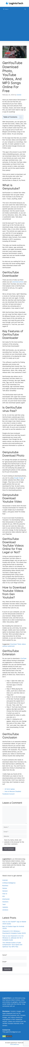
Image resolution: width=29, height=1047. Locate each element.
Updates (5, 907)
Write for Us (6, 986)
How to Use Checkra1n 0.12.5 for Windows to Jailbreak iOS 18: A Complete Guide (13, 938)
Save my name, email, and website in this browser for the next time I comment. (14, 842)
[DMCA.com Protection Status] (7, 1037)
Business (5, 885)
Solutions (5, 902)
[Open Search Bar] (25, 9)
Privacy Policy (6, 984)
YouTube (23, 658)
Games (4, 888)
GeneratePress (14, 1044)
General (4, 891)
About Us (5, 978)
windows (5, 910)
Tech (4, 904)
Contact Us (6, 981)
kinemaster (6, 899)
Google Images (19, 478)
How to (4, 893)
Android (5, 880)
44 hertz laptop (10, 789)
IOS (3, 896)
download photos (18, 282)
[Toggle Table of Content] (20, 117)
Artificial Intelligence (8, 883)
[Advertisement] (14, 26)
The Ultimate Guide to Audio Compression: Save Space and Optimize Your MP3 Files (12, 944)
